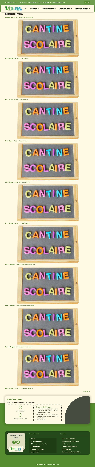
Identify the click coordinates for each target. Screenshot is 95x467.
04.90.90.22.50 (20, 411)
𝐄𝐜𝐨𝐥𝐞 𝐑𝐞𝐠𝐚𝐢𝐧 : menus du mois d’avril (16, 100)
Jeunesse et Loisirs (64, 8)
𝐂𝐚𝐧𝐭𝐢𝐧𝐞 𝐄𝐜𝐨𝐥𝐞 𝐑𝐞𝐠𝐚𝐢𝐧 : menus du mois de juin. (19, 17)
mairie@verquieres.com (20, 418)
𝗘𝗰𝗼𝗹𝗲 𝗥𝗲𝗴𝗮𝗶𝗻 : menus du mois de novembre (20, 306)
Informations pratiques (81, 8)
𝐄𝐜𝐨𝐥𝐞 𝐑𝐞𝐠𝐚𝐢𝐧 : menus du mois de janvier (17, 223)
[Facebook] (88, 2)
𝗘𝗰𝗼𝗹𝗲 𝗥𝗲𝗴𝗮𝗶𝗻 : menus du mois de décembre (20, 264)
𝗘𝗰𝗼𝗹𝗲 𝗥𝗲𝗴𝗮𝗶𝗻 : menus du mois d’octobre (18, 347)
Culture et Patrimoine (48, 8)
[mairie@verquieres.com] (20, 415)
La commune (33, 8)
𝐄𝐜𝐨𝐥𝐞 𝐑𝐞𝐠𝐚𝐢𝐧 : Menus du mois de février (17, 182)
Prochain (86, 391)
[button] (25, 8)
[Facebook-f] (85, 2)
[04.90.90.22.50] (20, 407)
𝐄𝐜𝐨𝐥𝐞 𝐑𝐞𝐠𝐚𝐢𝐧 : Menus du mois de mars (17, 141)
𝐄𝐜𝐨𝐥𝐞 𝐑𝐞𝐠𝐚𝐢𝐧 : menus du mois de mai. (16, 58)
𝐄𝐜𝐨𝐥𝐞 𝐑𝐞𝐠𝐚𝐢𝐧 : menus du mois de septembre (19, 388)
